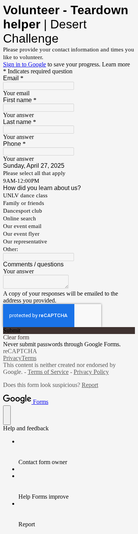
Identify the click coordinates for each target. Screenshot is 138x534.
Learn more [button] (116, 64)
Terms (28, 358)
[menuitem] (76, 452)
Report (90, 385)
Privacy (12, 358)
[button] (69, 330)
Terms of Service (48, 372)
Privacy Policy (91, 372)
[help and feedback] (7, 415)
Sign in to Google (24, 64)
